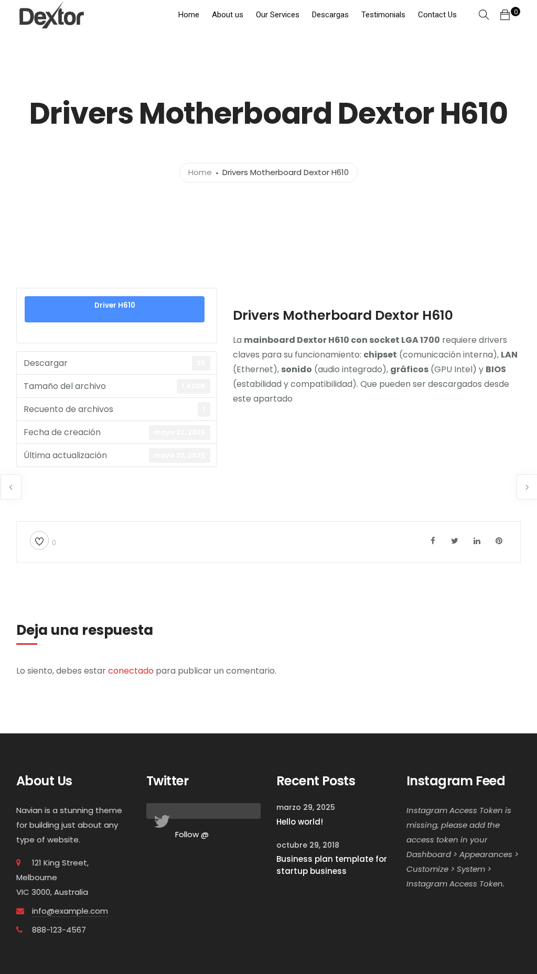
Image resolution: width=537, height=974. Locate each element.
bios (244, 418)
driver (329, 418)
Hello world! (299, 821)
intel (245, 446)
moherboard (377, 446)
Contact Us (437, 14)
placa (421, 446)
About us (227, 14)
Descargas (330, 14)
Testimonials (383, 14)
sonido (485, 446)
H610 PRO (471, 418)
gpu (361, 418)
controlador (285, 418)
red (452, 446)
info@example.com (70, 910)
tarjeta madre (258, 475)
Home (188, 14)
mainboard (325, 446)
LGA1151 (280, 446)
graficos (396, 418)
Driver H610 (114, 305)
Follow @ (192, 834)
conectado (131, 671)
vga (302, 475)
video (333, 475)
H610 (433, 418)
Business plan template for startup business (331, 864)
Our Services (277, 14)
